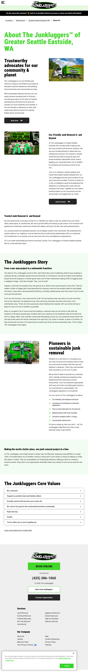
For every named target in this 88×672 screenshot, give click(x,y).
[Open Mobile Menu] (3, 2)
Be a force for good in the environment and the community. (31, 506)
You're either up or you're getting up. (22, 522)
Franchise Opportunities (44, 597)
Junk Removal (22, 613)
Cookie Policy (9, 660)
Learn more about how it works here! (18, 530)
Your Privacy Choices (25, 645)
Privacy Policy (50, 642)
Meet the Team (22, 642)
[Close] (73, 653)
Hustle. (10, 517)
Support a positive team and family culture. (24, 496)
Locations (9, 20)
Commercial (21, 624)
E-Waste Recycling (24, 619)
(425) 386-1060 (44, 578)
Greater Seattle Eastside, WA (39, 20)
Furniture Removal (24, 616)
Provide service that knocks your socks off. (24, 501)
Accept (66, 666)
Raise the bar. (12, 512)
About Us (20, 636)
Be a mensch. (12, 491)
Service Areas (60, 202)
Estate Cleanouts (51, 616)
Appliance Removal (52, 613)
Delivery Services (51, 621)
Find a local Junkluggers (44, 589)
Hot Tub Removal (23, 621)
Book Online (44, 566)
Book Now (15, 120)
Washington (20, 20)
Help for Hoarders (51, 619)
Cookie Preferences (64, 658)
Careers (20, 639)
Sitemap (48, 645)
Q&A (46, 636)
